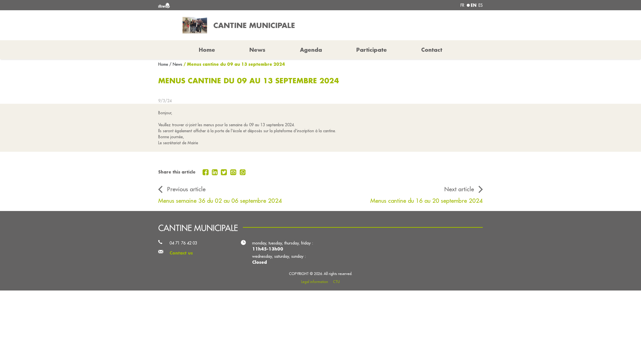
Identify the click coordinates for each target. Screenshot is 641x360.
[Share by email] (234, 171)
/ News (175, 64)
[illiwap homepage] (224, 5)
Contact (431, 49)
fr (462, 5)
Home (163, 64)
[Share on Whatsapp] (243, 171)
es (480, 5)
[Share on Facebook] (206, 171)
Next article (459, 189)
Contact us (181, 253)
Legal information (314, 282)
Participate (371, 49)
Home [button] (207, 49)
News (257, 49)
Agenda (311, 49)
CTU (336, 282)
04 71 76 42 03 (183, 243)
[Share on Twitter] (224, 171)
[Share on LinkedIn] (215, 171)
